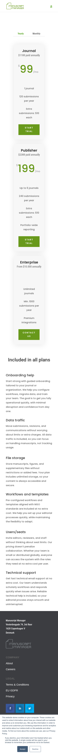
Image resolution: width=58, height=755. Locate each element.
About (9, 663)
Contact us (29, 334)
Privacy (10, 696)
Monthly (36, 33)
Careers (10, 669)
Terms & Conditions (17, 684)
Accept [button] (22, 749)
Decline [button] (35, 749)
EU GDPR (12, 690)
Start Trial (29, 129)
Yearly (21, 33)
